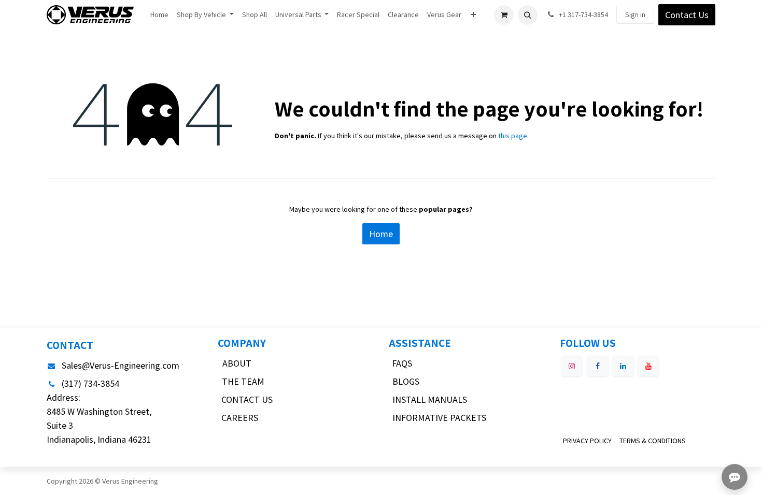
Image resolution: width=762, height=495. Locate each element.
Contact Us (687, 15)
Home (381, 234)
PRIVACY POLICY (587, 440)
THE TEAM (243, 381)
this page (512, 135)
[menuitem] (159, 14)
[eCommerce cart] (504, 15)
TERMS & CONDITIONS (652, 440)
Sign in (635, 14)
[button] (528, 15)
